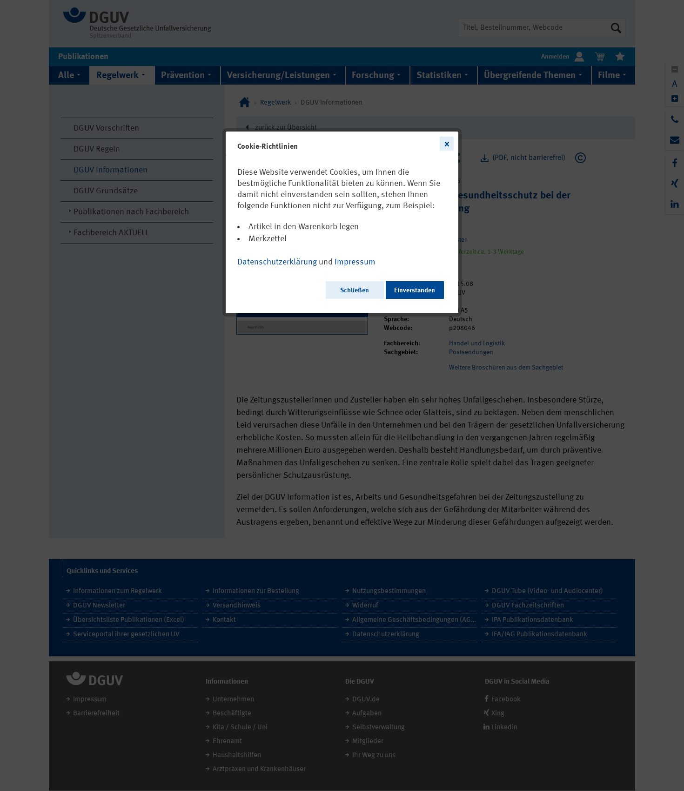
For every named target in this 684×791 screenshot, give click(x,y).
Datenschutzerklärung (277, 262)
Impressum (355, 262)
